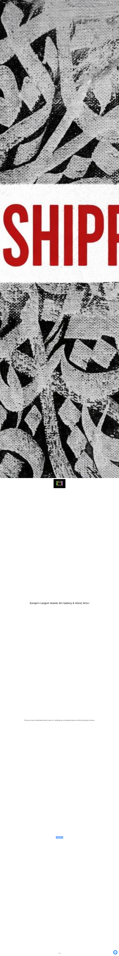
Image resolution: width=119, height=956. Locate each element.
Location (16, 2)
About (10, 2)
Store (4, 2)
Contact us (24, 2)
